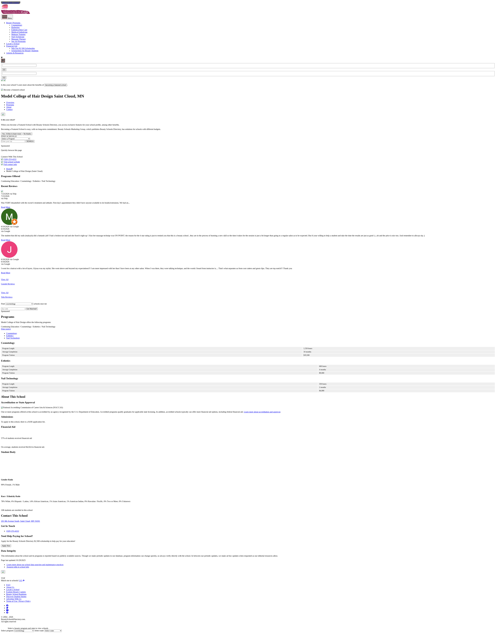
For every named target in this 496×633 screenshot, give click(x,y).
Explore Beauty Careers (16, 592)
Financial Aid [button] (11, 46)
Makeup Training (18, 34)
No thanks (27, 134)
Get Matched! (31, 309)
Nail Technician (17, 37)
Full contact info (10, 164)
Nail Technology (13, 338)
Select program (7, 631)
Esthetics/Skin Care (19, 30)
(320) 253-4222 (10, 159)
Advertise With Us (13, 599)
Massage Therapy (18, 39)
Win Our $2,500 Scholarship (23, 48)
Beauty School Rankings (16, 594)
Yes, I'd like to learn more (11, 134)
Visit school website (12, 162)
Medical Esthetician (19, 32)
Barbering (15, 27)
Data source (6, 329)
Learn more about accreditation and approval (262, 412)
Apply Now (6, 546)
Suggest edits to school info (17, 567)
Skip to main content (10, 3)
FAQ (8, 585)
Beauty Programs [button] (13, 23)
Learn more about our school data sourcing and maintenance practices (34, 565)
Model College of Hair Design (27, 96)
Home (8, 169)
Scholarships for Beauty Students (24, 51)
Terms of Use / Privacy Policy (18, 601)
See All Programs (18, 41)
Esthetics (9, 336)
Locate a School (12, 44)
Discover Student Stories (16, 596)
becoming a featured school (55, 85)
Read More (5, 207)
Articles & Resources (15, 53)
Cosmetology (16, 25)
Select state (39, 631)
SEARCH (29, 141)
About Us (10, 587)
